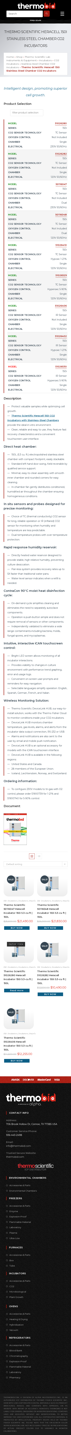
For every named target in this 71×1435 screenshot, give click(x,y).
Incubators (45, 60)
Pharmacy (14, 1377)
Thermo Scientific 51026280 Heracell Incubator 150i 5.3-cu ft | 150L (18, 977)
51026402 (61, 336)
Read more (17, 990)
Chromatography (18, 1356)
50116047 (61, 184)
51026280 (61, 123)
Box (11, 1260)
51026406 (61, 305)
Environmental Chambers (23, 1190)
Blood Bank (15, 1350)
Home (10, 56)
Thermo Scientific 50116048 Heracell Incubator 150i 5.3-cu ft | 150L (51, 911)
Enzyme (13, 1211)
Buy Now (17, 928)
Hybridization (16, 1324)
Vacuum (13, 1330)
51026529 (61, 275)
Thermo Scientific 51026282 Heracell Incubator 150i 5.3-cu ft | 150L (51, 977)
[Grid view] (32, 856)
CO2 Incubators (11, 901)
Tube (12, 1265)
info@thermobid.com (18, 1145)
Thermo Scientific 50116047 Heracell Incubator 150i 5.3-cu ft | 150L (18, 911)
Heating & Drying (18, 1319)
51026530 (61, 366)
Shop (19, 56)
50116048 (61, 214)
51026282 (61, 153)
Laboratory (15, 1227)
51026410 (61, 245)
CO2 (11, 1286)
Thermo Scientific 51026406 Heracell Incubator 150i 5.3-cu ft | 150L (18, 1043)
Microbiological (17, 1291)
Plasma (13, 1232)
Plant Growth (16, 1297)
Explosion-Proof (17, 1216)
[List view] (39, 856)
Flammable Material (20, 1222)
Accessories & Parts (19, 1185)
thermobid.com (15, 1156)
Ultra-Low (14, 1238)
